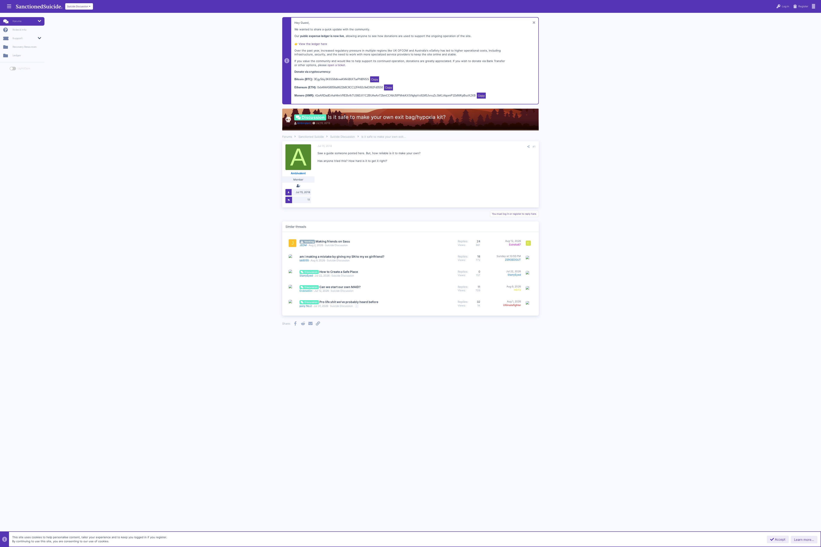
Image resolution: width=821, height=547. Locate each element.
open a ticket (336, 65)
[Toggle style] (13, 68)
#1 (534, 146)
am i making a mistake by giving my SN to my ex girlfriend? (342, 256)
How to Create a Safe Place (338, 272)
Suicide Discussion (336, 245)
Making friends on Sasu (333, 241)
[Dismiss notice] (533, 23)
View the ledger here (313, 44)
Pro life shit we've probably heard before (348, 302)
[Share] (528, 147)
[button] (9, 6)
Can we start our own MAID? (340, 287)
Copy (374, 79)
